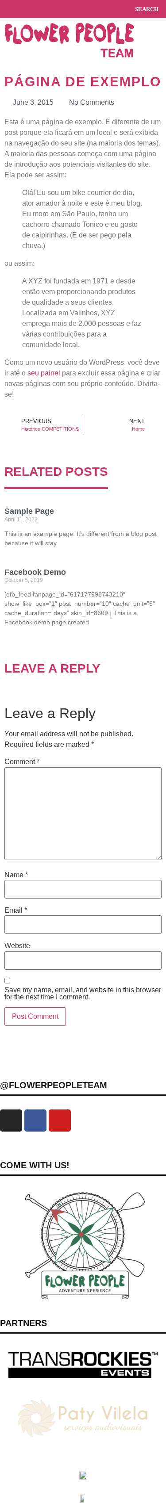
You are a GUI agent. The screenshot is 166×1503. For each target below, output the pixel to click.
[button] (8, 9)
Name (16, 875)
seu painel (43, 373)
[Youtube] (60, 1120)
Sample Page (29, 511)
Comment (21, 761)
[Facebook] (35, 1120)
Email (15, 910)
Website (17, 945)
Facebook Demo (35, 572)
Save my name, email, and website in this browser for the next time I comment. (82, 994)
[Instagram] (11, 1120)
